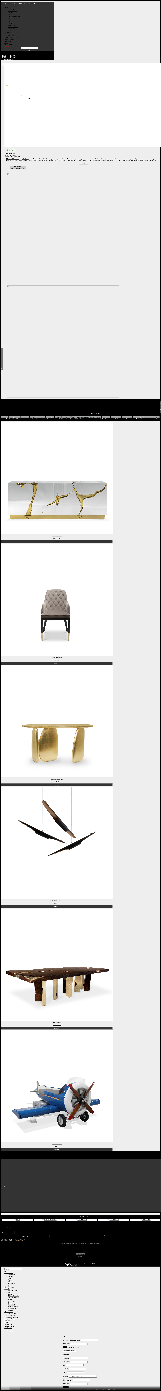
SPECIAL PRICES (9, 46)
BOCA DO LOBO (12, 11)
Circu (10, 1294)
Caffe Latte (11, 1301)
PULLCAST (11, 30)
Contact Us (97, 1243)
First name (66, 1358)
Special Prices (9, 1326)
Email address (67, 1380)
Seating (7, 80)
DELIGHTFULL (12, 25)
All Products (9, 75)
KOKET (10, 20)
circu (57, 1146)
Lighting (8, 84)
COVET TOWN (12, 36)
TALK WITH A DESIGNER (78, 1243)
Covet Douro (12, 34)
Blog (6, 43)
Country (66, 1376)
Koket (10, 1299)
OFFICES (52, 92)
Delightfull (11, 1305)
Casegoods (9, 79)
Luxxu (57, 660)
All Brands (11, 9)
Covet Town (12, 1315)
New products (10, 77)
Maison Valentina (13, 1296)
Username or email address (72, 1340)
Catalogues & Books (11, 37)
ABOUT (6, 3)
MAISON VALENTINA (14, 16)
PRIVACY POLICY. (19, 1240)
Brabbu (57, 781)
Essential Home (13, 1306)
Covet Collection (13, 1297)
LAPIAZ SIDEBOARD (57, 536)
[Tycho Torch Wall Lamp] (63, 284)
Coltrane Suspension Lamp (57, 900)
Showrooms (8, 32)
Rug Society (12, 1308)
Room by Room (9, 39)
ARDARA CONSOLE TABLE (57, 779)
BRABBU (10, 23)
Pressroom (8, 1324)
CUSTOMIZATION (10, 155)
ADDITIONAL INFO (10, 154)
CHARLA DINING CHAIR (57, 657)
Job (64, 1365)
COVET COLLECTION (14, 18)
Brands (7, 7)
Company (66, 1369)
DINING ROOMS (24, 92)
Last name (66, 1361)
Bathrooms (9, 88)
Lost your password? (69, 1351)
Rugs (6, 89)
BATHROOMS (39, 92)
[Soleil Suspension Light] (63, 397)
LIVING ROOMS (15, 92)
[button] (4, 1186)
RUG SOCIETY (12, 28)
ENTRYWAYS (8, 92)
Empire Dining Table (57, 1022)
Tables (7, 82)
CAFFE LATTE (12, 21)
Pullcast (10, 1310)
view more (83, 163)
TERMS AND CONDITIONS (12, 157)
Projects (7, 41)
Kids (6, 86)
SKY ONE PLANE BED (57, 1143)
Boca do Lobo (57, 538)
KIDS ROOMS (32, 92)
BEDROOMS (46, 92)
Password (66, 1343)
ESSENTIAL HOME (13, 27)
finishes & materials (66, 1243)
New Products (9, 1287)
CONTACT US (14, 3)
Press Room (8, 44)
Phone (65, 1372)
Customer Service (88, 1243)
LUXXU (10, 12)
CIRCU (10, 14)
